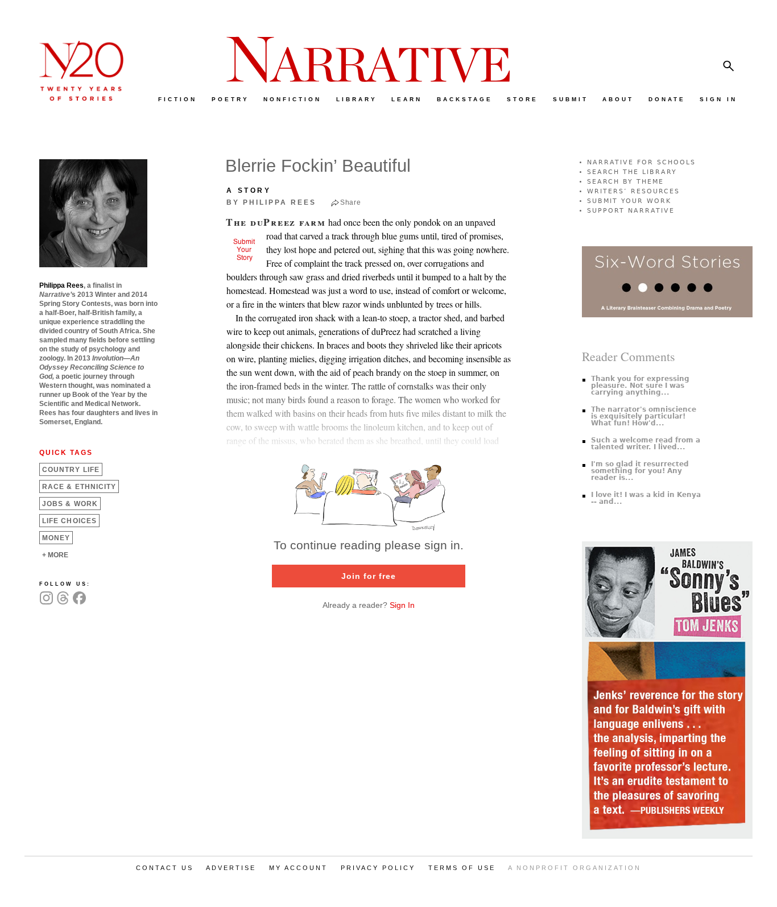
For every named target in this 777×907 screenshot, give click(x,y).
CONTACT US (164, 867)
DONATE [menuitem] (666, 99)
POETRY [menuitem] (230, 99)
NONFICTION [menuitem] (292, 99)
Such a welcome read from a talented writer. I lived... (645, 443)
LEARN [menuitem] (406, 99)
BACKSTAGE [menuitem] (465, 99)
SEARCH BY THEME (625, 181)
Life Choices (69, 521)
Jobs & (70, 504)
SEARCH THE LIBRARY (632, 172)
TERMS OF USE (461, 867)
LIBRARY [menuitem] (356, 99)
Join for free (368, 576)
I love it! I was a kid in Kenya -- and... (646, 498)
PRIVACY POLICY (378, 867)
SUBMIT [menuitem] (570, 99)
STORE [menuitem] (522, 99)
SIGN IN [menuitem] (718, 99)
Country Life (71, 470)
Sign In (402, 605)
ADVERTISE (231, 867)
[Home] (75, 98)
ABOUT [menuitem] (618, 99)
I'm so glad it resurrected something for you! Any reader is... (640, 471)
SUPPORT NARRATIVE (631, 210)
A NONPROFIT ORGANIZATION (574, 867)
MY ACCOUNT (298, 867)
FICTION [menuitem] (177, 99)
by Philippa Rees (271, 202)
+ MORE (55, 555)
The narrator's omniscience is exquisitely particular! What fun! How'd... (643, 416)
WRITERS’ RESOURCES (633, 191)
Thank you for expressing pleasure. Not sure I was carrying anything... (640, 385)
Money (56, 538)
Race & (79, 487)
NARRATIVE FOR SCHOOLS (641, 162)
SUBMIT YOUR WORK (629, 201)
